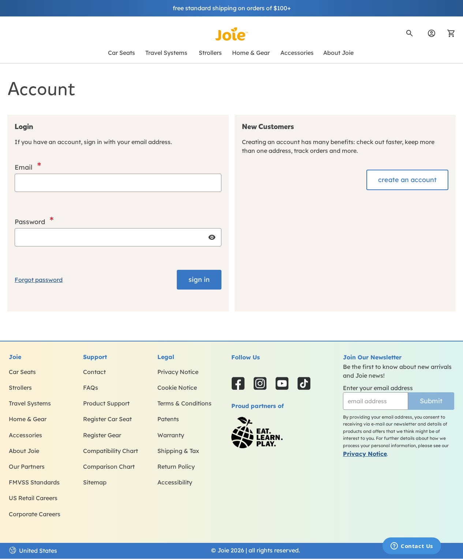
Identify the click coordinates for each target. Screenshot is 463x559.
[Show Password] (211, 237)
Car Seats (22, 371)
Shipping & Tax (178, 450)
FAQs (90, 387)
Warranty (170, 435)
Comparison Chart (109, 466)
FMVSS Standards (34, 482)
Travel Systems (30, 403)
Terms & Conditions (184, 403)
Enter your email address (378, 388)
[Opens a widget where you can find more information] (411, 546)
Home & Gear (27, 419)
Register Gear (102, 435)
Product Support (106, 403)
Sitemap (95, 482)
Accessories (25, 435)
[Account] (431, 33)
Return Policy (176, 466)
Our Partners (27, 466)
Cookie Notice (177, 387)
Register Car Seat (107, 419)
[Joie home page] (232, 34)
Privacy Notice (177, 371)
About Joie (24, 450)
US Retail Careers (33, 498)
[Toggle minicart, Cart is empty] (449, 33)
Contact (94, 371)
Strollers (20, 387)
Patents (168, 419)
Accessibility (174, 482)
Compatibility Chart (110, 450)
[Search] (409, 33)
